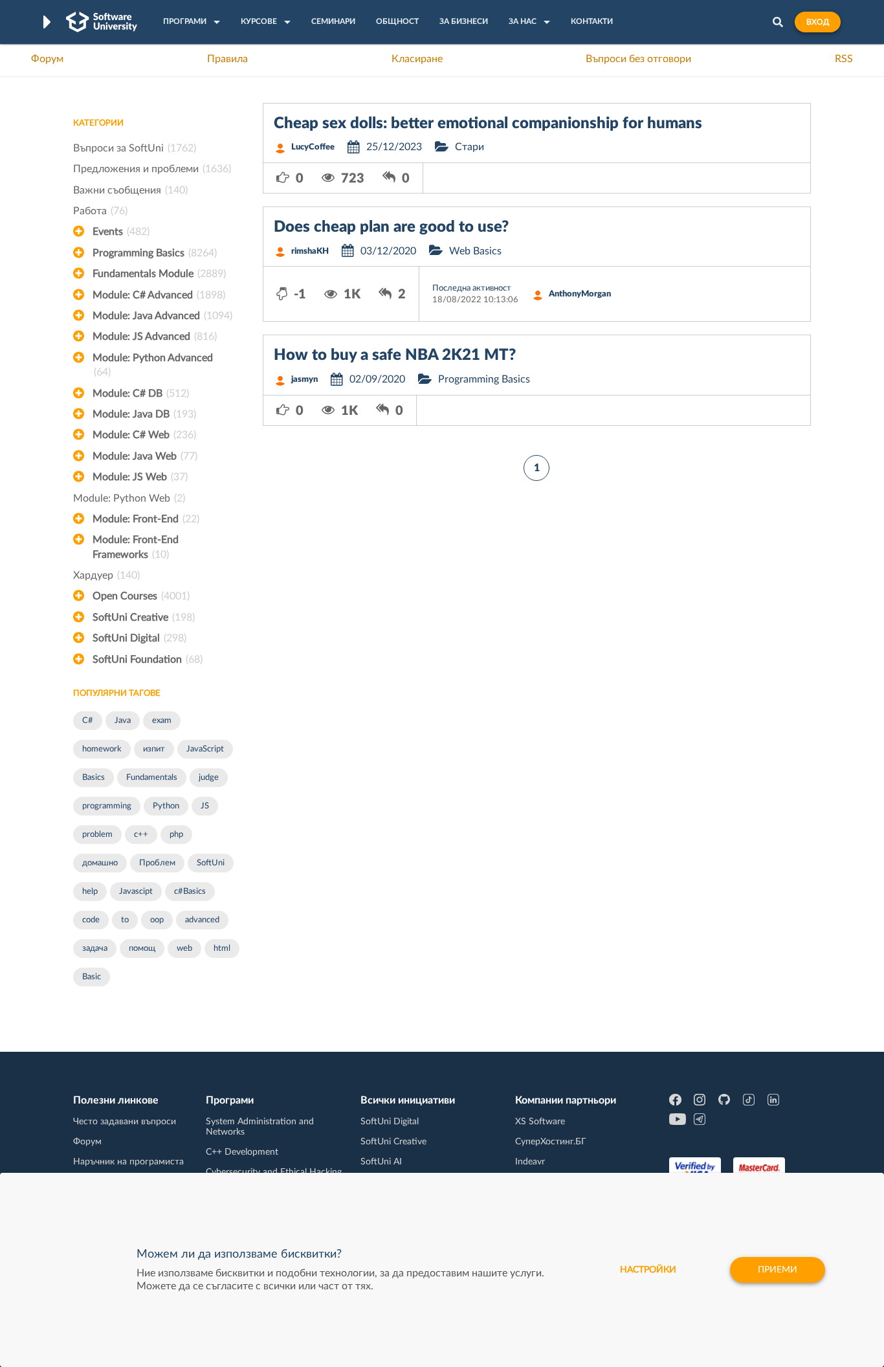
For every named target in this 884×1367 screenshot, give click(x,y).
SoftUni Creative (144, 617)
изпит (154, 749)
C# (87, 721)
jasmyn (304, 379)
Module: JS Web (140, 477)
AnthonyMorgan (580, 294)
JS (205, 806)
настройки (648, 1269)
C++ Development (242, 1152)
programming (106, 806)
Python (166, 806)
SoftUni (211, 863)
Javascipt (136, 891)
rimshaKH (310, 251)
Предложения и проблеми (152, 169)
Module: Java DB (144, 414)
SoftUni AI (381, 1161)
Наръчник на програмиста (128, 1161)
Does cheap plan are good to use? (391, 227)
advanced (202, 920)
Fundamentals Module (159, 274)
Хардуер (106, 575)
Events (121, 232)
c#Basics (190, 891)
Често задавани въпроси (124, 1121)
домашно (100, 863)
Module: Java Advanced (162, 316)
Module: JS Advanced (155, 336)
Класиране (417, 59)
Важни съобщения (130, 190)
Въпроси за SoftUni (134, 148)
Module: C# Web (144, 435)
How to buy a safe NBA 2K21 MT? (395, 355)
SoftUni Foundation (148, 659)
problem (97, 834)
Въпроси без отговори (638, 59)
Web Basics (475, 251)
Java (123, 721)
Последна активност (471, 288)
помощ (142, 948)
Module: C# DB (141, 393)
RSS (844, 59)
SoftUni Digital (139, 638)
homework (102, 749)
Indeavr (530, 1161)
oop (157, 920)
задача (94, 948)
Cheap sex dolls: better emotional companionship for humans (488, 123)
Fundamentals (151, 777)
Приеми (777, 1269)
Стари (469, 147)
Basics (93, 777)
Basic (91, 977)
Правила (227, 59)
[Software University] (101, 22)
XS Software (540, 1121)
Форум (47, 59)
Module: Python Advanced (153, 365)
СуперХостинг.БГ (550, 1141)
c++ (141, 834)
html (222, 948)
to (125, 920)
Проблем (157, 863)
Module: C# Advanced (159, 295)
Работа (100, 211)
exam (161, 721)
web (184, 948)
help (90, 891)
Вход (817, 22)
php (176, 834)
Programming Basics (155, 253)
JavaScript (205, 749)
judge (209, 777)
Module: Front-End (146, 519)
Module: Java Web (145, 456)
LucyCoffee (313, 147)
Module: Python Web (129, 498)
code (91, 920)
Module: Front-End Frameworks (136, 547)
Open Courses (141, 596)
